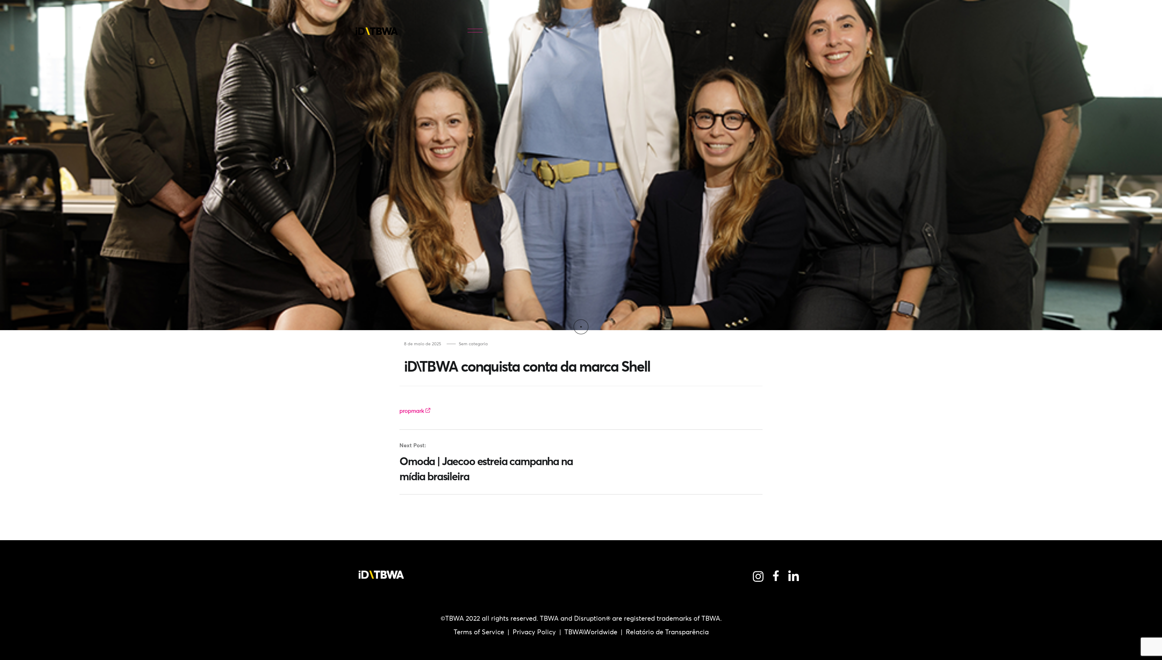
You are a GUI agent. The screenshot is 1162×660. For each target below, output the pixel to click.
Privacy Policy (534, 632)
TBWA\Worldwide (590, 632)
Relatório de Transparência (667, 632)
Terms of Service (479, 632)
